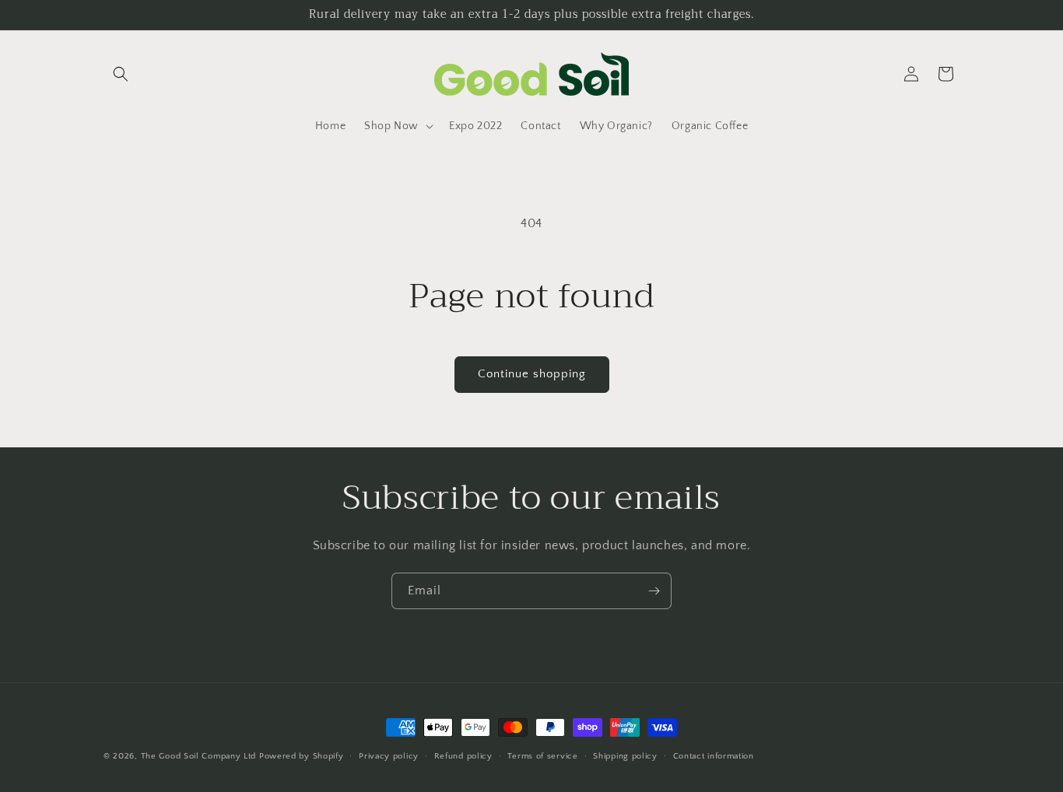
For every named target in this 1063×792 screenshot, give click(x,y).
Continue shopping (532, 373)
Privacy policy (389, 755)
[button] (120, 74)
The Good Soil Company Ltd (199, 756)
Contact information (713, 755)
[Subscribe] (654, 591)
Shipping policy (625, 755)
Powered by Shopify (301, 756)
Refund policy (463, 755)
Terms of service (542, 755)
